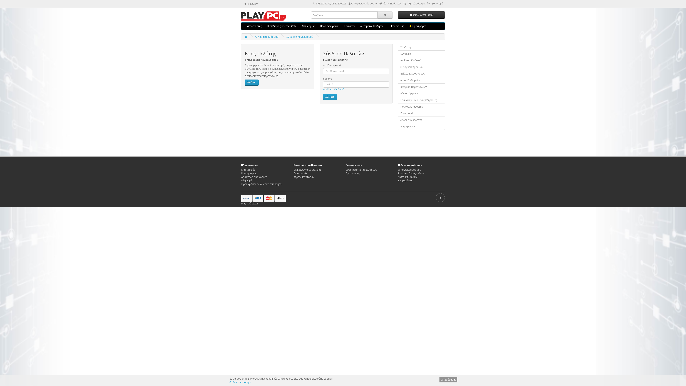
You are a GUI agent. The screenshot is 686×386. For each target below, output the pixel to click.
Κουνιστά (349, 26)
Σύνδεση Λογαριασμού (299, 36)
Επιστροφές (407, 113)
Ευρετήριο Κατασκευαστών (361, 169)
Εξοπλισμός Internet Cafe (282, 26)
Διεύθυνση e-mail (332, 65)
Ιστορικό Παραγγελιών (413, 86)
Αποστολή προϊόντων (254, 177)
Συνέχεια (251, 82)
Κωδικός (327, 78)
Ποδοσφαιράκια (329, 26)
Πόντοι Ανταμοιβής (411, 106)
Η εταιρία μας (248, 173)
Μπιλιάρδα (308, 26)
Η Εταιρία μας (396, 26)
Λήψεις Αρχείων (409, 93)
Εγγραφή (405, 53)
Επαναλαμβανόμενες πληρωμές (418, 100)
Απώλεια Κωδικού (333, 89)
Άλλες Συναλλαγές (411, 120)
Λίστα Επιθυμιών (410, 80)
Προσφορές (419, 26)
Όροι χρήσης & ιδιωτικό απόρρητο (261, 184)
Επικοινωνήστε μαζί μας (307, 169)
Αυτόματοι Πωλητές (371, 26)
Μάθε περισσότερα (240, 382)
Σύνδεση (405, 47)
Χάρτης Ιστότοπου (304, 177)
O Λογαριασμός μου (267, 36)
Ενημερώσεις (407, 126)
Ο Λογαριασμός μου (412, 67)
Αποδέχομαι (448, 379)
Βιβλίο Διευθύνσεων (412, 73)
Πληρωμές (247, 180)
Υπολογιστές (254, 26)
